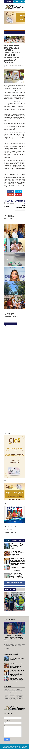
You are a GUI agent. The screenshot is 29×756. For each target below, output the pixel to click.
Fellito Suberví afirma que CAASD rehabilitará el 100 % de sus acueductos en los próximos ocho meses (17, 554)
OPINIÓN (7, 698)
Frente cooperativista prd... (20, 207)
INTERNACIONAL (16, 694)
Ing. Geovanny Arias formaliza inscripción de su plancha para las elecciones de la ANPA (17, 576)
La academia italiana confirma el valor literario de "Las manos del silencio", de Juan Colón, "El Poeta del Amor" (14, 638)
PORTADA (19, 698)
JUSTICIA (12, 696)
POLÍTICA (13, 698)
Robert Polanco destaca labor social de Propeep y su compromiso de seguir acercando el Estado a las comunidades (17, 561)
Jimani (6, 696)
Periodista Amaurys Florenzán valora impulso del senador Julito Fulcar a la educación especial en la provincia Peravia (17, 569)
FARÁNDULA (7, 694)
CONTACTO (12, 689)
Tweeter (19, 191)
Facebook (11, 191)
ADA (6, 689)
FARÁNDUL (14, 691)
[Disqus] (15, 374)
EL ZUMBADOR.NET (14, 746)
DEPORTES (19, 689)
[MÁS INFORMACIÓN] (14, 20)
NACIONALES (19, 696)
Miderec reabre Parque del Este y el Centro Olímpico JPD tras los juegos (17, 546)
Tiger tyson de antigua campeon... (9, 204)
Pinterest (18, 194)
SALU (6, 701)
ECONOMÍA (7, 691)
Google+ (11, 194)
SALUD (11, 701)
